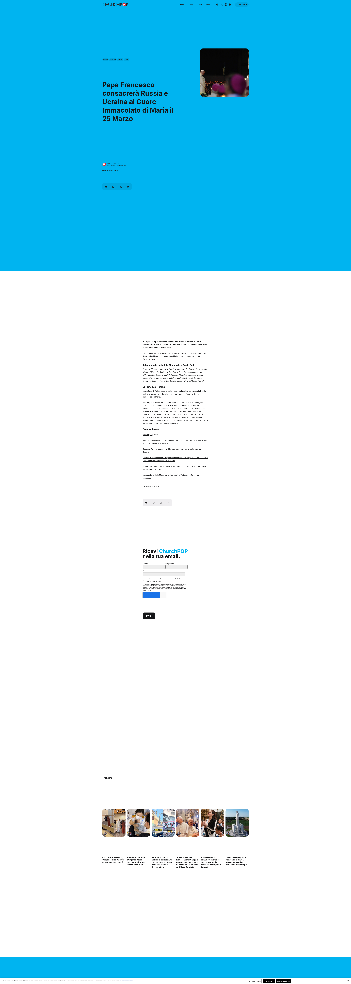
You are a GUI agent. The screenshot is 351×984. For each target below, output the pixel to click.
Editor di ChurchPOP (113, 163)
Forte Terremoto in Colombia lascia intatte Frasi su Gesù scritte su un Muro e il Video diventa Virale (162, 862)
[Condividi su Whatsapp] (113, 186)
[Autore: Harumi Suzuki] (154, 833)
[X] (221, 4)
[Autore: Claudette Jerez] (228, 833)
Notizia (120, 59)
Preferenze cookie (255, 981)
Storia (127, 59)
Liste (200, 5)
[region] (175, 981)
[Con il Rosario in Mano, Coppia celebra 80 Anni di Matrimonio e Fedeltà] (114, 823)
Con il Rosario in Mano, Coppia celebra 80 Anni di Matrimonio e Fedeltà (113, 859)
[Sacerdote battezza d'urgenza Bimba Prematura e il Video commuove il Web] (138, 823)
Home (182, 5)
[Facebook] (217, 4)
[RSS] (230, 4)
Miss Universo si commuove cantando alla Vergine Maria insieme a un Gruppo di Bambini (211, 862)
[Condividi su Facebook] (106, 186)
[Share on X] (120, 186)
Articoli (191, 5)
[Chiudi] (348, 981)
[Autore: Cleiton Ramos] (105, 833)
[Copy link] (128, 186)
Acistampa (147, 435)
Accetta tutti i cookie (283, 981)
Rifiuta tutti (269, 981)
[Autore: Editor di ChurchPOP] (104, 164)
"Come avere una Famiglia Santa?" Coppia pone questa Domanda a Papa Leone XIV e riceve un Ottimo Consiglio (187, 862)
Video (208, 5)
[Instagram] (226, 4)
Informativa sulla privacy (127, 980)
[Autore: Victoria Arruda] (130, 833)
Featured (113, 59)
